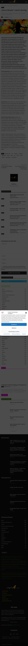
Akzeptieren (14, 324)
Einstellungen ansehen (14, 331)
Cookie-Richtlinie (6, 333)
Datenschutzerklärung (16, 333)
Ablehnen (14, 328)
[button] (26, 312)
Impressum (24, 333)
